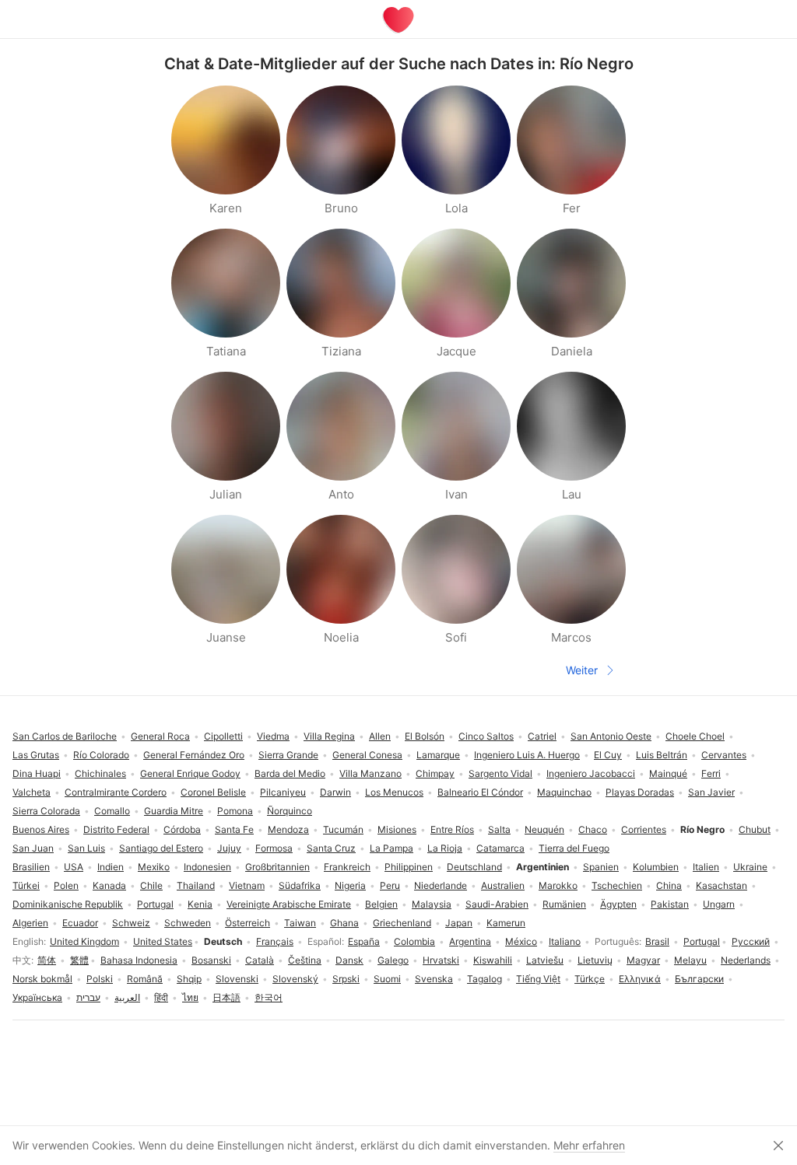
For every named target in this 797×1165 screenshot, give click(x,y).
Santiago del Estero (161, 848)
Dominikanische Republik (67, 904)
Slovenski (237, 979)
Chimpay (435, 773)
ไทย (190, 997)
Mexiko (154, 867)
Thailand (196, 885)
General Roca (160, 736)
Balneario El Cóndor (480, 792)
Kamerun (505, 923)
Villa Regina (329, 736)
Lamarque (438, 755)
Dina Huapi (36, 773)
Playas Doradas (640, 792)
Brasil (657, 941)
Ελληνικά (640, 979)
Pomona (235, 811)
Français (274, 941)
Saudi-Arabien (496, 904)
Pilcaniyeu (283, 792)
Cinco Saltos (486, 736)
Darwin (335, 792)
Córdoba (182, 829)
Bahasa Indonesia (138, 960)
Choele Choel (695, 736)
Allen (380, 736)
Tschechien (617, 885)
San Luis (86, 848)
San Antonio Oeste (611, 736)
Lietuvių (595, 960)
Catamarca (500, 848)
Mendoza (288, 829)
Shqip (189, 979)
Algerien (30, 923)
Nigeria (350, 885)
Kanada (109, 885)
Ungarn (719, 904)
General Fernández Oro (193, 755)
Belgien (381, 904)
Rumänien (564, 904)
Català (259, 960)
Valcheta (31, 792)
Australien (503, 885)
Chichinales (100, 773)
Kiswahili (492, 960)
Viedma (273, 736)
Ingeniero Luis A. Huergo (527, 755)
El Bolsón (424, 736)
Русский (751, 941)
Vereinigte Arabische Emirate (288, 904)
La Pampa (391, 848)
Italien (706, 867)
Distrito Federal (116, 829)
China (669, 885)
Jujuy (229, 848)
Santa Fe (234, 829)
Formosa (274, 848)
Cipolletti (223, 736)
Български (699, 979)
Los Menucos (394, 792)
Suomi (387, 979)
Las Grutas (35, 755)
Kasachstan (721, 885)
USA (73, 867)
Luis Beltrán (661, 755)
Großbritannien (277, 867)
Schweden (187, 923)
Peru (390, 885)
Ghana (344, 923)
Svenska (434, 979)
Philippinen (408, 867)
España (364, 941)
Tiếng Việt (538, 979)
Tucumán (343, 829)
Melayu (690, 960)
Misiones (396, 829)
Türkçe (589, 979)
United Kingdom (84, 941)
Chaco (592, 829)
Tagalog (484, 979)
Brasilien (31, 867)
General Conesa (367, 755)
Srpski (346, 979)
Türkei (26, 885)
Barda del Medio (290, 773)
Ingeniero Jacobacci (590, 773)
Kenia (200, 904)
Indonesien (207, 867)
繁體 (79, 960)
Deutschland (474, 867)
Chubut (755, 829)
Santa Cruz (331, 848)
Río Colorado (101, 755)
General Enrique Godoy (190, 773)
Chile (151, 885)
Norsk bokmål (42, 979)
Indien (110, 867)
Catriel (542, 736)
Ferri (711, 773)
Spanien (601, 867)
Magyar (643, 960)
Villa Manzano (370, 773)
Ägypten (618, 904)
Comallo (112, 811)
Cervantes (723, 755)
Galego (393, 960)
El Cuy (608, 755)
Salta (499, 829)
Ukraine (750, 867)
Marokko (558, 885)
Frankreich (347, 867)
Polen (66, 885)
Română (145, 979)
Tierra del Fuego (574, 848)
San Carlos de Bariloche (64, 736)
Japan (458, 923)
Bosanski (211, 960)
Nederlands (746, 960)
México (521, 941)
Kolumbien (656, 867)
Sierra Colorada (46, 811)
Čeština (304, 960)
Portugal (701, 941)
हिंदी (161, 997)
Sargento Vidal (500, 773)
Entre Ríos (452, 829)
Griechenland (402, 923)
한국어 (269, 997)
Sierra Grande (288, 755)
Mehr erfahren (589, 1145)
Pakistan (670, 904)
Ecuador (80, 923)
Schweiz (131, 923)
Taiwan (300, 923)
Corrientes (643, 829)
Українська (37, 997)
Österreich (247, 923)
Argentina (470, 941)
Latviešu (545, 960)
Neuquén (544, 829)
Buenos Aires (40, 829)
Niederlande (440, 885)
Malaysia (431, 904)
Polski (99, 979)
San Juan (33, 848)
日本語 (226, 997)
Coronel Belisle (213, 792)
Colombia (414, 941)
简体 (46, 960)
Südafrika (300, 885)
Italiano (565, 941)
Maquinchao (564, 792)
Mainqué (668, 773)
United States (162, 941)
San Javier (711, 792)
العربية (127, 997)
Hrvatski (441, 960)
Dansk (349, 960)
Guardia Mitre (173, 811)
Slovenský (295, 979)
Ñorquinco (289, 811)
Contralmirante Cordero (116, 792)
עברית (88, 997)
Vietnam (247, 885)
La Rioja (444, 848)
